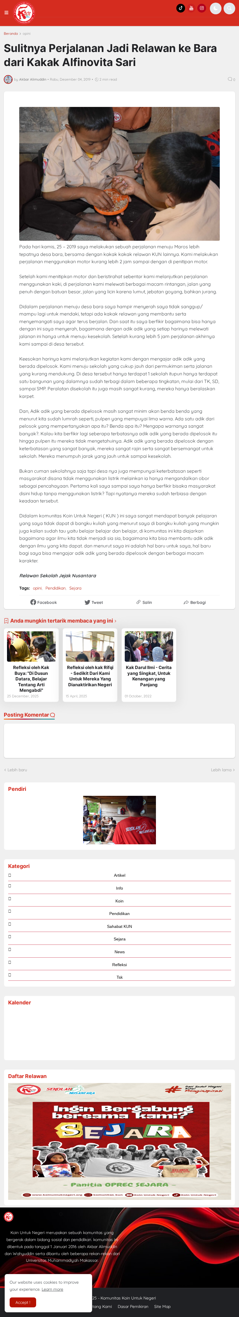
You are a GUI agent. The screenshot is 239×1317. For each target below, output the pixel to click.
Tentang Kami (99, 1306)
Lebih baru (17, 769)
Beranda (11, 33)
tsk (120, 977)
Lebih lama (221, 769)
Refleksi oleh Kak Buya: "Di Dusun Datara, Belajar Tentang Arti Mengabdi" (31, 679)
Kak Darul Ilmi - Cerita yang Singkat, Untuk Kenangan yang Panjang (149, 676)
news (120, 951)
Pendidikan (55, 588)
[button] (8, 13)
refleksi (119, 964)
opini (27, 33)
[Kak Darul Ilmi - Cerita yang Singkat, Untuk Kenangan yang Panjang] (149, 646)
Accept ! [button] (22, 1302)
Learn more (52, 1289)
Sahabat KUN (119, 926)
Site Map (162, 1306)
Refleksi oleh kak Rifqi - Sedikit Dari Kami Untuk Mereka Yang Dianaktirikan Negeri (90, 676)
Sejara (75, 588)
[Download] (119, 1198)
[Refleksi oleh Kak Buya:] (31, 646)
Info (119, 888)
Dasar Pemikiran (133, 1306)
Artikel (119, 875)
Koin (119, 901)
